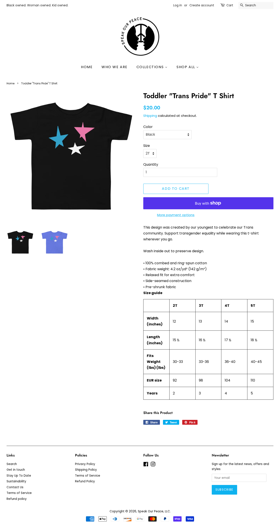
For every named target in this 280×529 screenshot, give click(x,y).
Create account (201, 5)
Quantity (150, 164)
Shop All (186, 66)
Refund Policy (85, 481)
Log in (177, 5)
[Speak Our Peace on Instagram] (152, 465)
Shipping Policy (86, 470)
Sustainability (16, 481)
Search (12, 464)
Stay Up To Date (19, 476)
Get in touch (16, 470)
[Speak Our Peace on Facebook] (145, 465)
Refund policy (17, 499)
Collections (150, 66)
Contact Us (15, 487)
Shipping (150, 115)
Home (87, 66)
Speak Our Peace (150, 511)
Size (146, 145)
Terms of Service (19, 493)
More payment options (175, 215)
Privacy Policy (85, 464)
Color (148, 126)
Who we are (115, 66)
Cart (229, 5)
